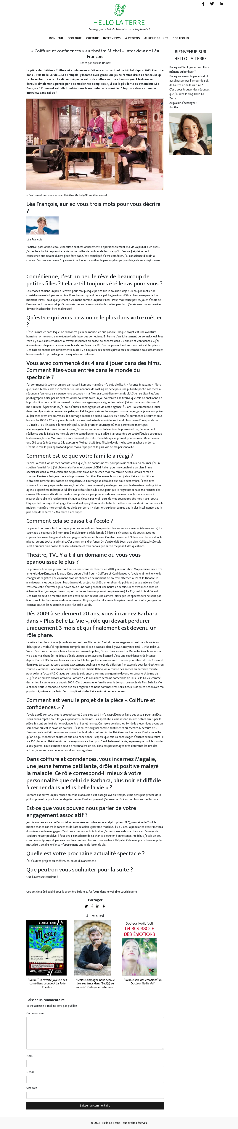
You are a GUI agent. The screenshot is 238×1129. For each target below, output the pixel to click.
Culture (92, 38)
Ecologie (74, 38)
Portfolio (181, 38)
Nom (29, 1056)
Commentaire (35, 1013)
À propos (132, 38)
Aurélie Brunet (156, 38)
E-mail (30, 1072)
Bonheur (56, 38)
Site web (31, 1088)
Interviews (112, 38)
